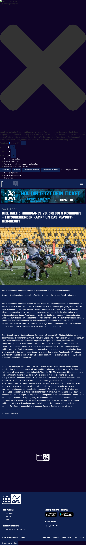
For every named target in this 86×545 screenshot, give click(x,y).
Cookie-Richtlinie (11, 173)
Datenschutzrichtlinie (12, 175)
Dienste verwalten (11, 161)
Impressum (8, 178)
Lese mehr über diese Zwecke (16, 166)
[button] (43, 68)
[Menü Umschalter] (81, 184)
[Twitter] (53, 525)
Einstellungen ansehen (31, 169)
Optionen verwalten (12, 159)
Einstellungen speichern (50, 169)
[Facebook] (46, 525)
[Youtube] (56, 525)
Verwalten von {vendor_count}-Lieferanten (21, 164)
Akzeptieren (6, 169)
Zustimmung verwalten (9, 543)
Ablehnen (16, 169)
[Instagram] (50, 525)
